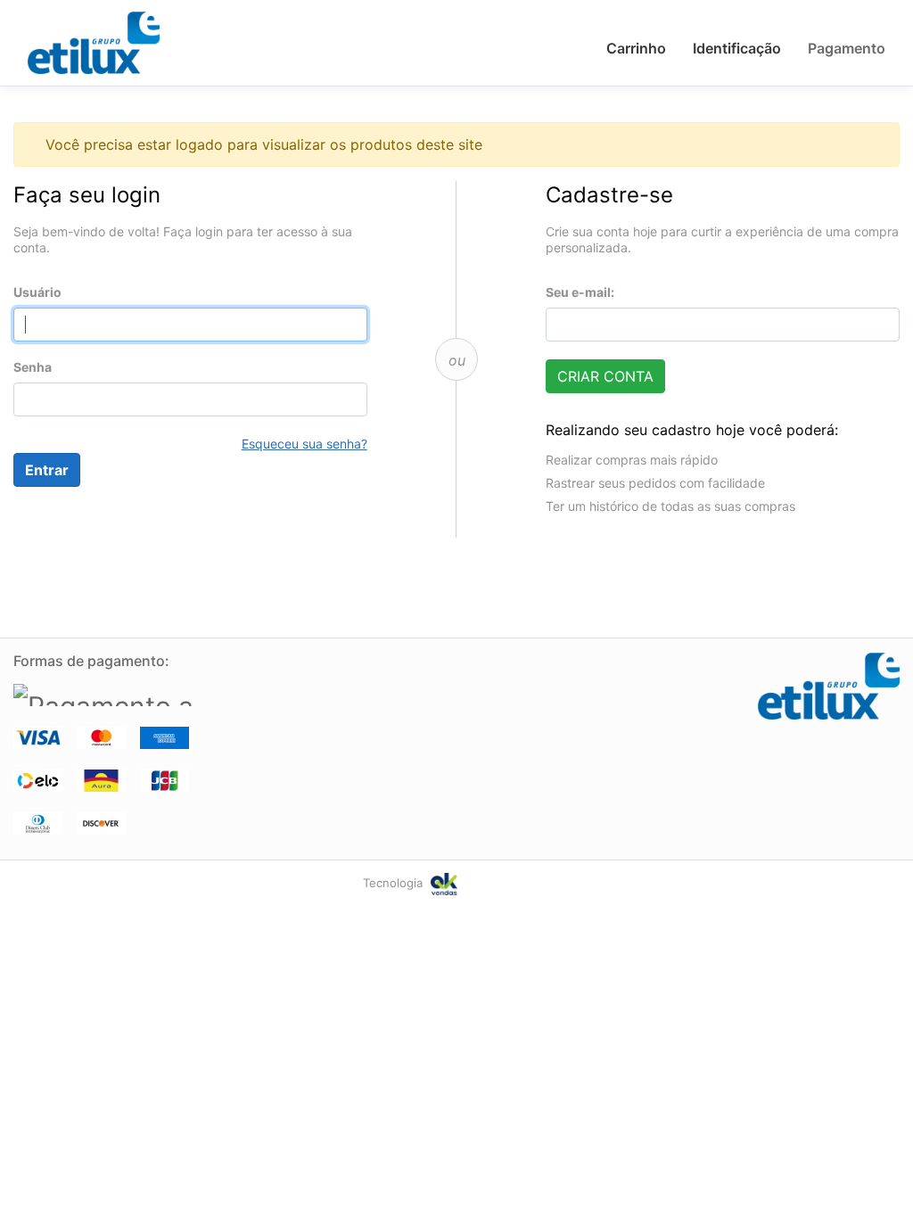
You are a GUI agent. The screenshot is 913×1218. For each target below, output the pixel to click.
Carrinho (636, 48)
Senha (32, 366)
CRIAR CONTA (605, 376)
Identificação (737, 48)
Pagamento (846, 48)
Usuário (37, 292)
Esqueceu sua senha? (304, 443)
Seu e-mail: (580, 292)
